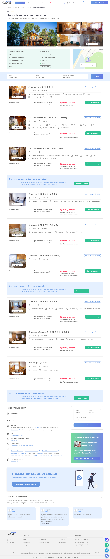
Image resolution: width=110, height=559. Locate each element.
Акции (24, 539)
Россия (15, 7)
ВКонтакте (12, 540)
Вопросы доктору (44, 542)
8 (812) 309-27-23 (83, 542)
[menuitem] (20, 3)
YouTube (12, 542)
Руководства (42, 539)
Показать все (45, 67)
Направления (26, 542)
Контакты (61, 545)
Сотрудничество (63, 548)
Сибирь (22, 7)
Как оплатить (62, 542)
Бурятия (28, 7)
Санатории (25, 545)
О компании (62, 539)
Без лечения (14, 413)
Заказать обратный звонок (26, 484)
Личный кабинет (74, 3)
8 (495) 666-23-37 (98, 3)
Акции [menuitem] (54, 3)
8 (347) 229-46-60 (83, 545)
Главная (9, 7)
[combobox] (87, 2)
